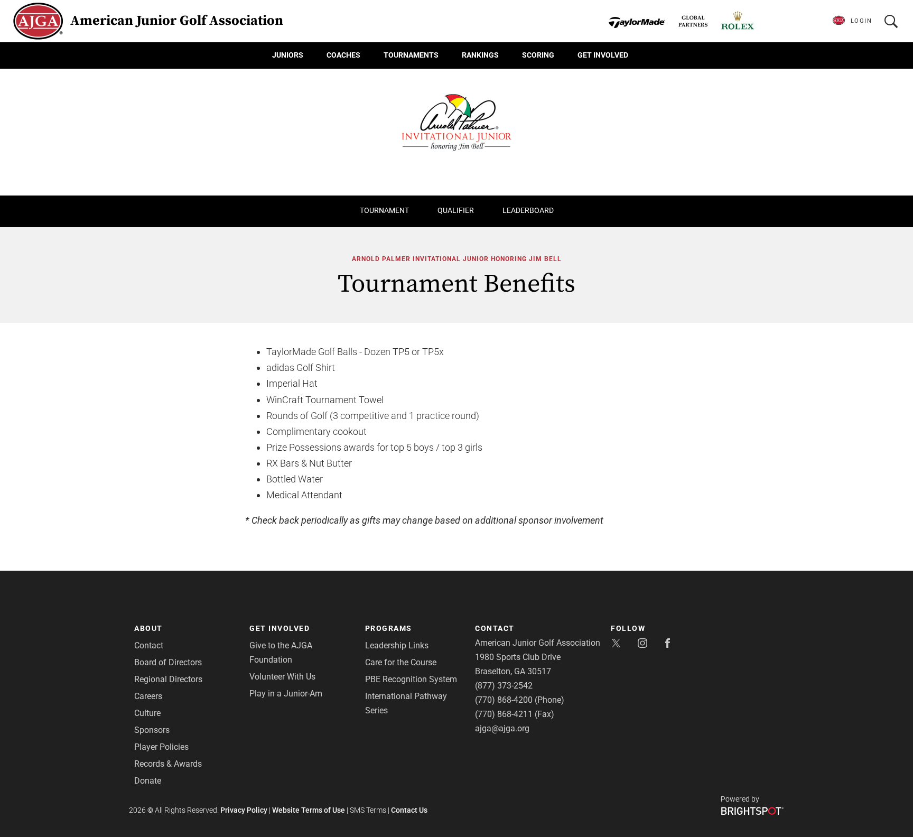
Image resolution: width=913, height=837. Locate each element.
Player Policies (161, 747)
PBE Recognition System (411, 679)
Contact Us (409, 810)
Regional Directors (168, 679)
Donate (147, 781)
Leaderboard (528, 210)
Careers (148, 696)
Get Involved (602, 55)
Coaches (343, 55)
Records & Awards (168, 764)
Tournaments (411, 55)
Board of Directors (168, 662)
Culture (147, 713)
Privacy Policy (243, 810)
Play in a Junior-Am (285, 694)
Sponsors (152, 730)
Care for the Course (400, 662)
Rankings (480, 55)
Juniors (287, 55)
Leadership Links (396, 645)
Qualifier (455, 210)
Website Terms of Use (308, 810)
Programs (388, 628)
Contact (148, 645)
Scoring (538, 55)
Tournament (384, 210)
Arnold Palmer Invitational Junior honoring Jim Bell (457, 259)
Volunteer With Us (282, 677)
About (148, 628)
